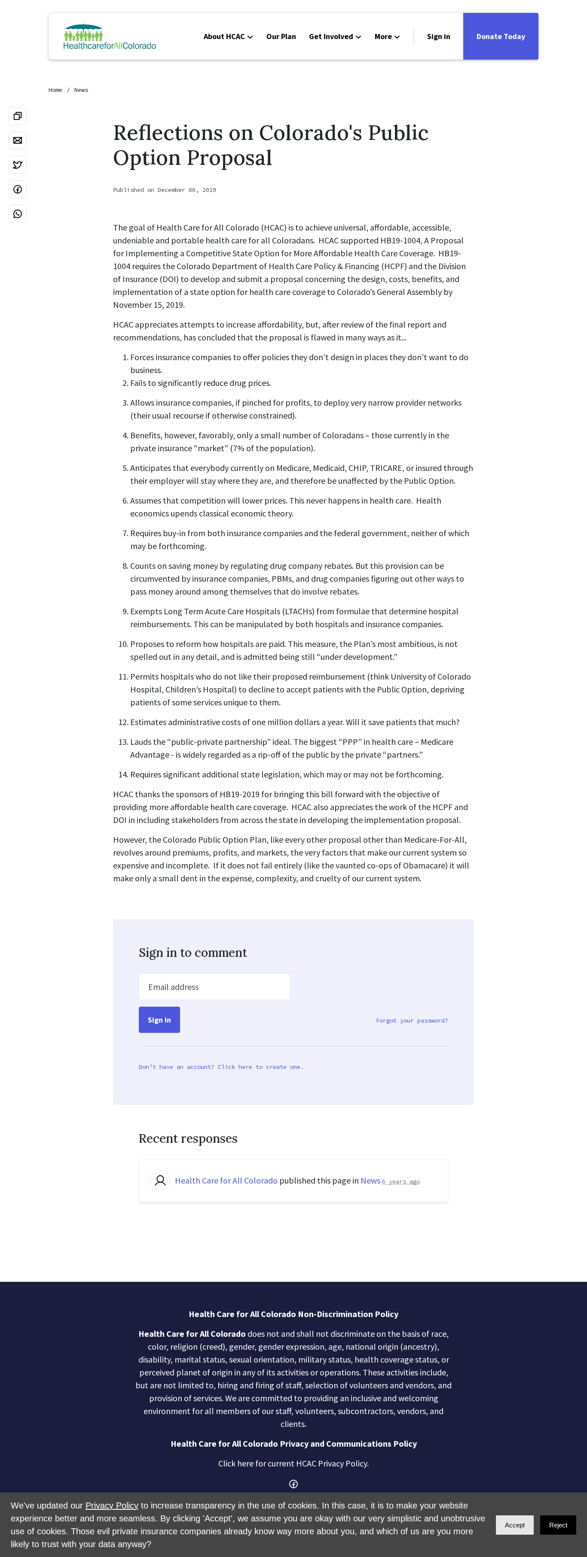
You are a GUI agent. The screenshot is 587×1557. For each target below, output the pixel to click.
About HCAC (224, 36)
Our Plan (281, 36)
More (383, 36)
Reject (558, 1525)
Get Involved (331, 36)
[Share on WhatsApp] (18, 214)
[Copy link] (18, 116)
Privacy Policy (112, 1505)
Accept (515, 1525)
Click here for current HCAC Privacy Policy (292, 1463)
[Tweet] (18, 165)
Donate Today (501, 36)
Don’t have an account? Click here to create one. (221, 1067)
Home (55, 90)
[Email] (18, 140)
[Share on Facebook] (18, 189)
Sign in (438, 36)
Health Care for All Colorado (226, 1180)
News (81, 90)
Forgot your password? (412, 1020)
